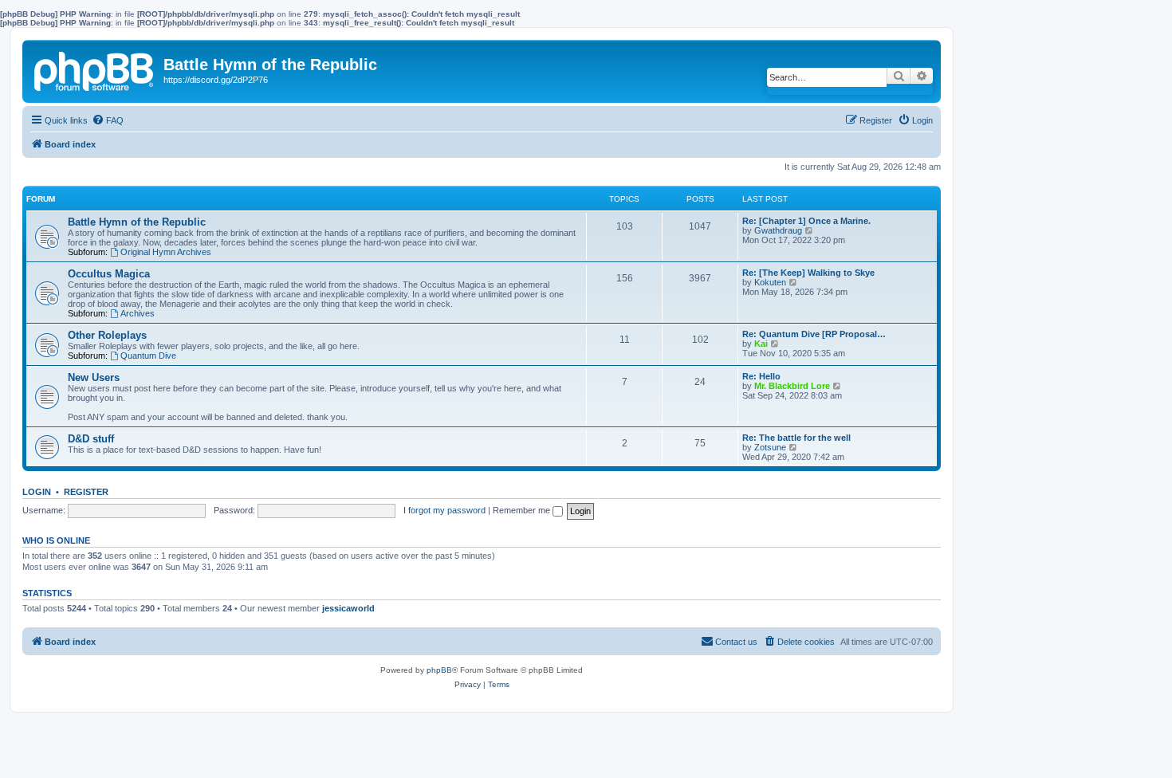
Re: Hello (761, 376)
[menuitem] (108, 120)
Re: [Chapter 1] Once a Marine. (806, 221)
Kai (761, 343)
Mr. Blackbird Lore (792, 386)
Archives (137, 313)
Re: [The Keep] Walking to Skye (808, 272)
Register (86, 492)
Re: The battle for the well (796, 437)
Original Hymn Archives (165, 252)
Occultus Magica (109, 274)
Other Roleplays (107, 335)
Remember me (523, 510)
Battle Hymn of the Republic (137, 222)
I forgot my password (444, 510)
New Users (94, 377)
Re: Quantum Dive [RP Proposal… (814, 334)
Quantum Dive (148, 355)
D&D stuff (91, 439)
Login (36, 492)
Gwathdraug (778, 230)
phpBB (439, 670)
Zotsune (770, 447)
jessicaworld (348, 608)
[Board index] (94, 68)
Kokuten (770, 282)
